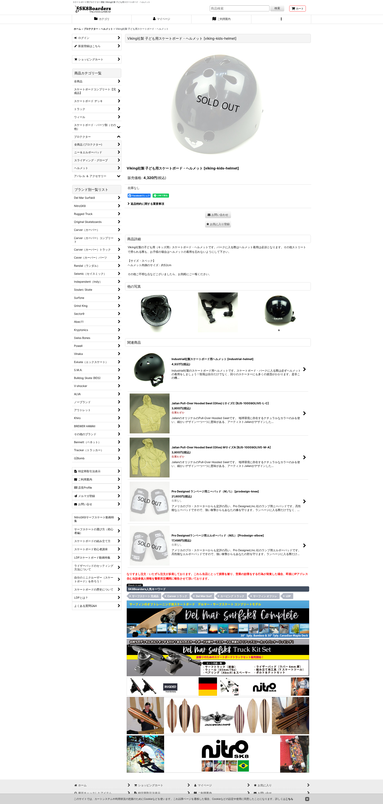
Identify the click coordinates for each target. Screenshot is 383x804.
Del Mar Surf (204, 596)
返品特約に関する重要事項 (147, 203)
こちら (289, 798)
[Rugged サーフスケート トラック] (172, 686)
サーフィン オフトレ (265, 596)
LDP (288, 596)
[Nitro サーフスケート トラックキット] (264, 686)
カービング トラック (232, 596)
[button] (281, 19)
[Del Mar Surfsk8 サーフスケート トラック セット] (218, 657)
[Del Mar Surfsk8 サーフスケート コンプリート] (218, 619)
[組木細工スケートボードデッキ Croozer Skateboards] (218, 715)
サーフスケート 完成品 (145, 596)
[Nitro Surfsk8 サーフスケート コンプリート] (218, 753)
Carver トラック (177, 596)
